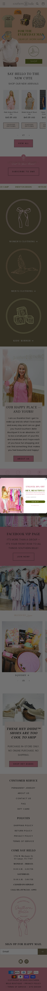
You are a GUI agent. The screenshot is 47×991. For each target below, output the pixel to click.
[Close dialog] (45, 479)
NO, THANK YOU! (35, 505)
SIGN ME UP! (35, 501)
